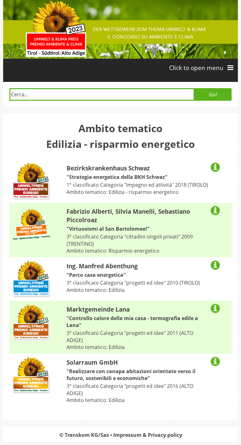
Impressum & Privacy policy (147, 435)
